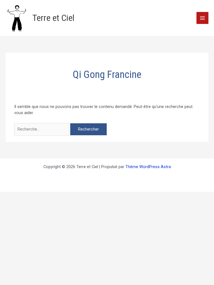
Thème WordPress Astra (148, 166)
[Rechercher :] (42, 129)
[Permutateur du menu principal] (202, 18)
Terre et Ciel (53, 18)
